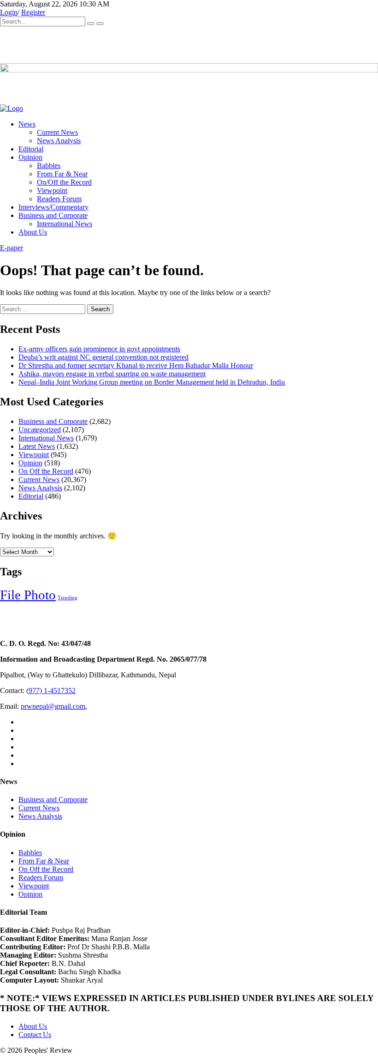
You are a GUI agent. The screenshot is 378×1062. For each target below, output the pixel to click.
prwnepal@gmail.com (53, 706)
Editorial (30, 149)
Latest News (36, 446)
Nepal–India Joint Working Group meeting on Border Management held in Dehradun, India (151, 382)
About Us (32, 232)
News (26, 124)
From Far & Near (62, 174)
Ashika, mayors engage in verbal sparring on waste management (112, 374)
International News (64, 224)
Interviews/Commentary (53, 207)
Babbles (48, 165)
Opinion (30, 157)
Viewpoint (52, 190)
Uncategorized (39, 430)
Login (9, 12)
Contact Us (34, 1034)
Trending (67, 597)
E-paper (11, 248)
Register (33, 12)
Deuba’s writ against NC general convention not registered (103, 357)
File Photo (28, 594)
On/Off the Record (64, 182)
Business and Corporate (53, 215)
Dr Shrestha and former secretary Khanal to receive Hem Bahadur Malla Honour (135, 365)
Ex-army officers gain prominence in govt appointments (99, 349)
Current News (57, 132)
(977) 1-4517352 (51, 690)
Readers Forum (59, 199)
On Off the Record (45, 471)
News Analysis (59, 141)
